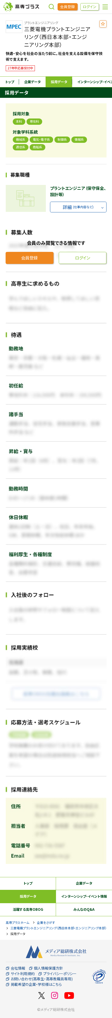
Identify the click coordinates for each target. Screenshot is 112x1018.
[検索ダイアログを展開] (51, 6)
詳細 (78, 207)
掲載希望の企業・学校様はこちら (36, 984)
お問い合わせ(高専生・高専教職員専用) (42, 978)
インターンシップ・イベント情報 (84, 896)
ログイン (89, 6)
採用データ (59, 81)
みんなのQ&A (84, 909)
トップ (9, 81)
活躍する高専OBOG (28, 909)
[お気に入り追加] (103, 23)
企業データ (32, 81)
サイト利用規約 (23, 973)
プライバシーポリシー (60, 973)
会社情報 (18, 968)
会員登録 (67, 6)
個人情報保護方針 (48, 968)
